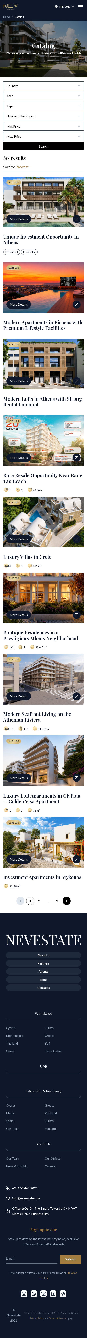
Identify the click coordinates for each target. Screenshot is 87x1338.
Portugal (51, 1113)
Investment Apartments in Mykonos (42, 877)
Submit (70, 1259)
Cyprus (11, 1028)
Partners (44, 963)
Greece (49, 1035)
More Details (19, 219)
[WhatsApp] (34, 1293)
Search (43, 146)
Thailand (12, 1043)
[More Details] (77, 219)
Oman (10, 1051)
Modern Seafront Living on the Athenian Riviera (37, 717)
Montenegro (14, 1035)
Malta (10, 1113)
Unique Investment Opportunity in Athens (41, 239)
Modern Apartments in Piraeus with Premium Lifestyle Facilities (42, 325)
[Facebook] (53, 1293)
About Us (43, 955)
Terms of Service (58, 1318)
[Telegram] (63, 1293)
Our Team (12, 1158)
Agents (43, 971)
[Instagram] (24, 1293)
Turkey (49, 1028)
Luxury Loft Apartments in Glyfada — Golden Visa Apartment (41, 798)
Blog (43, 979)
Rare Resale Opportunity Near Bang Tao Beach (43, 478)
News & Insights (17, 1166)
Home (6, 16)
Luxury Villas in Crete (27, 556)
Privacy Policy (37, 1318)
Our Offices (52, 1158)
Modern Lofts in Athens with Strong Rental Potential (42, 401)
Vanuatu (50, 1128)
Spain (9, 1121)
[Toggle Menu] (80, 6)
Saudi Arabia (53, 1051)
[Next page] (67, 901)
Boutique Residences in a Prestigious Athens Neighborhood (40, 635)
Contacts (43, 987)
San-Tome (12, 1128)
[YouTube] (43, 1293)
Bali (47, 1043)
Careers (50, 1166)
